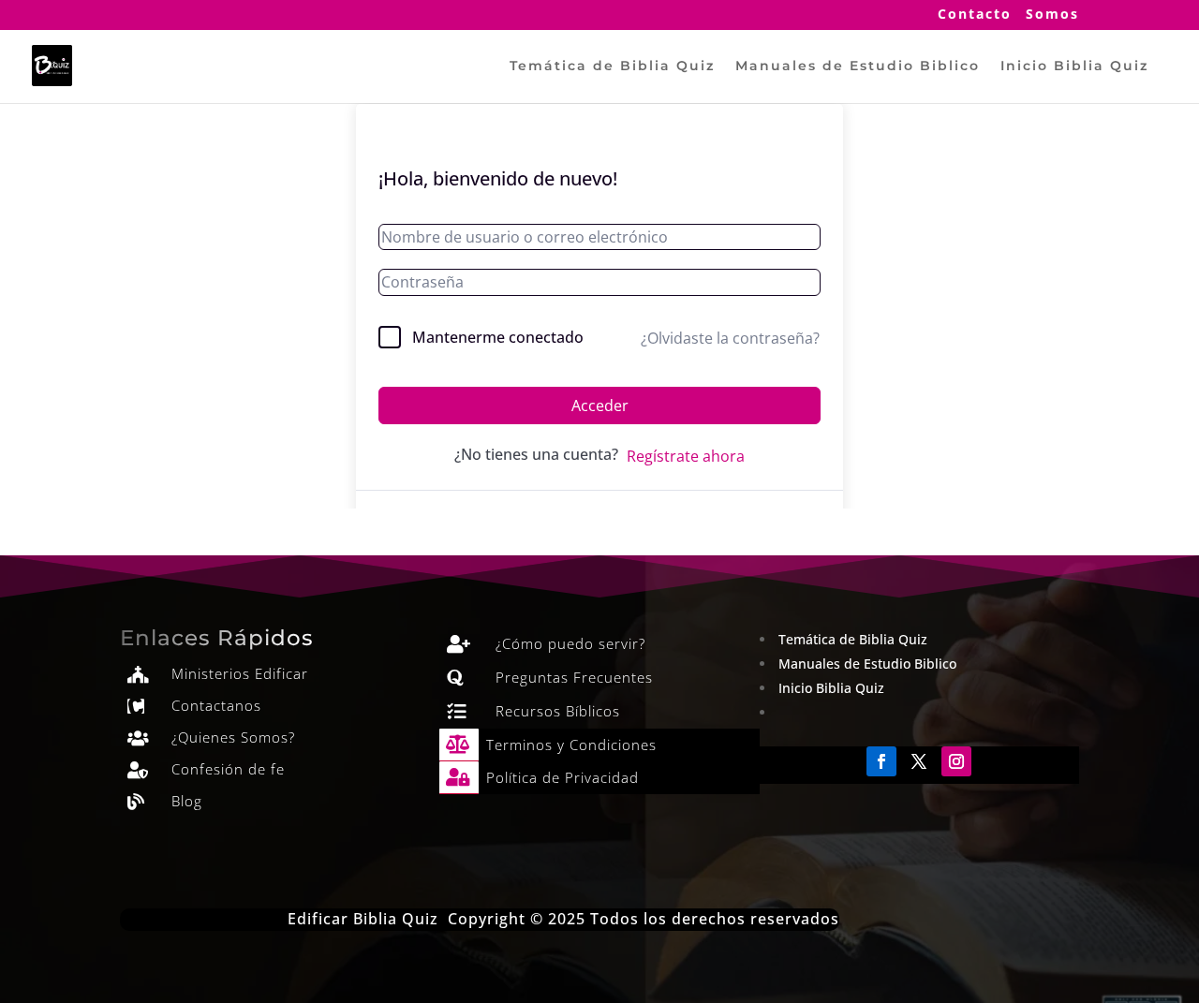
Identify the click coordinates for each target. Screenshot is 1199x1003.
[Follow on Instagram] (956, 761)
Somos (1052, 15)
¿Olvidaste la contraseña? (730, 338)
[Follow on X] (919, 761)
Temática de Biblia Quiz (612, 66)
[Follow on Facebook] (881, 761)
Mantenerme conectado (498, 337)
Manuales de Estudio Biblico (857, 66)
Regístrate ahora (686, 456)
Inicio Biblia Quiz (1074, 66)
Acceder (600, 405)
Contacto (975, 15)
